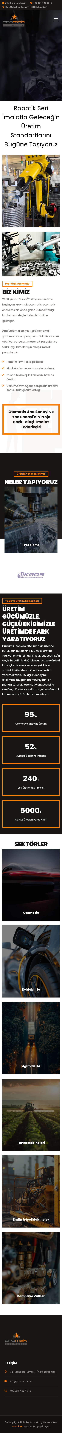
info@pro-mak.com (15, 3)
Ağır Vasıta (31, 1066)
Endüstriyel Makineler (31, 1219)
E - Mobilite (31, 989)
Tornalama (31, 545)
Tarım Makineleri (31, 1143)
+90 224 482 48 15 (42, 3)
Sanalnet (17, 1426)
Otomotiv (31, 913)
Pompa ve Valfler (31, 1296)
